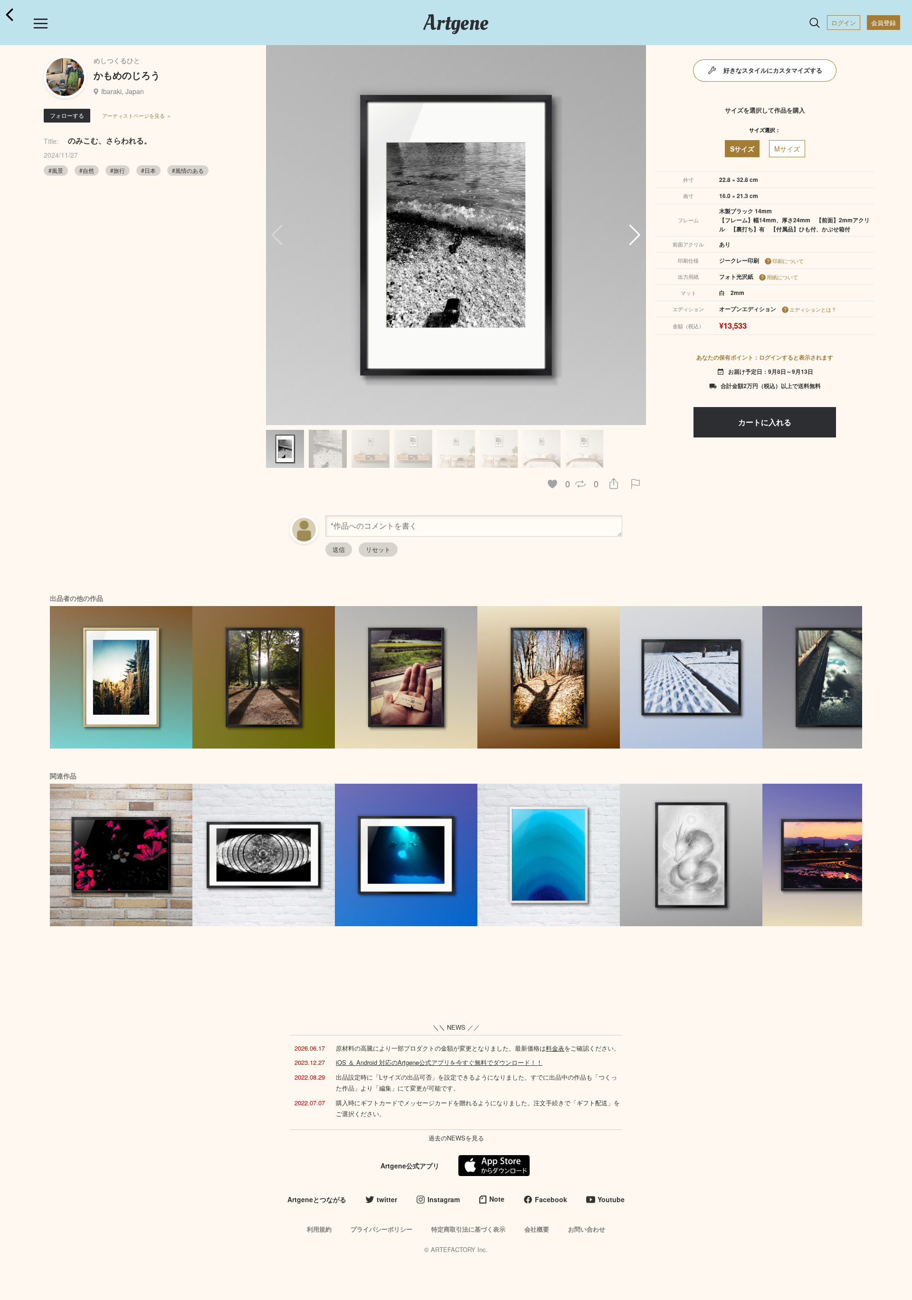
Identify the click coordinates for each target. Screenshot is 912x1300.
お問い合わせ (586, 1229)
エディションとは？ (812, 309)
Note (496, 1199)
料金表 (555, 1048)
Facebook (551, 1199)
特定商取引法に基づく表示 (468, 1229)
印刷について (788, 261)
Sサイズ (742, 148)
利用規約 (319, 1229)
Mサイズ (787, 148)
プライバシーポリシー (381, 1229)
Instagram (444, 1199)
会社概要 (536, 1229)
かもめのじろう (127, 75)
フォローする (67, 115)
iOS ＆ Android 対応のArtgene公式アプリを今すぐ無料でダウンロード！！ (439, 1062)
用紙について (782, 277)
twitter (387, 1199)
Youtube (611, 1199)
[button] (634, 235)
